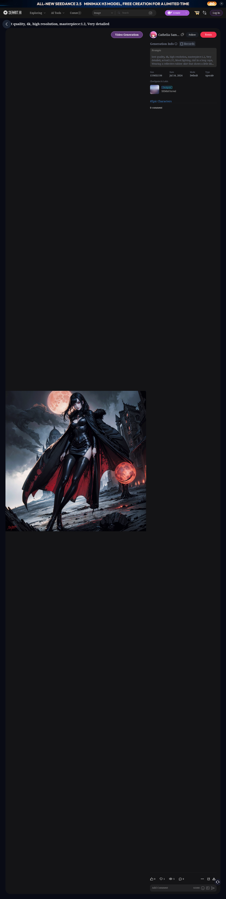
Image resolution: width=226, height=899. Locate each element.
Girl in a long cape (201, 60)
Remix (208, 34)
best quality (158, 56)
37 (172, 60)
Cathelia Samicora (169, 35)
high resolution (177, 56)
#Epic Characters (161, 101)
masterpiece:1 (195, 56)
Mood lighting (183, 60)
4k (166, 56)
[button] (150, 13)
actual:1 (166, 60)
